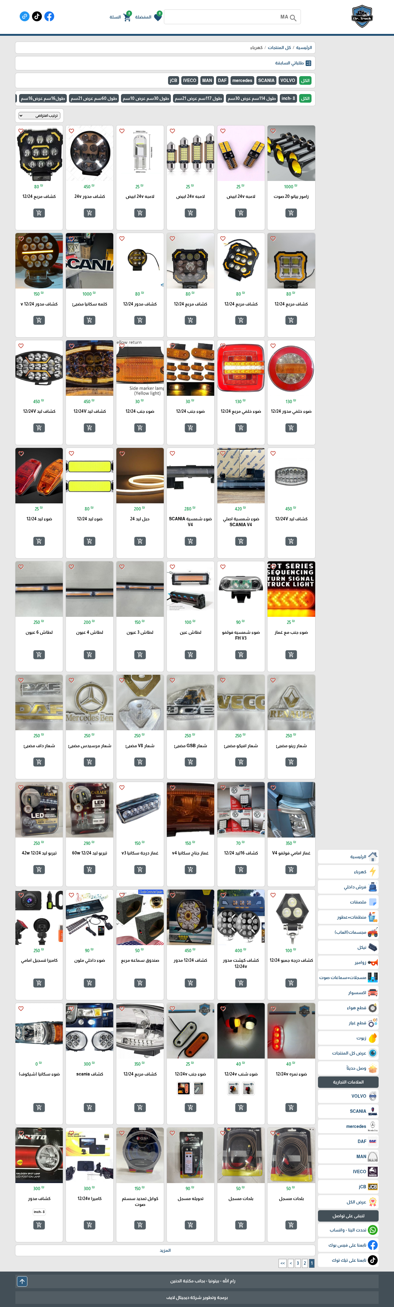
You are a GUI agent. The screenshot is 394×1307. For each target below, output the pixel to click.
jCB (173, 80)
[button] (148, 17)
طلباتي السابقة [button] (293, 63)
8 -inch (288, 98)
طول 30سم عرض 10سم (146, 98)
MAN (207, 80)
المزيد (165, 1250)
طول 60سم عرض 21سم (94, 98)
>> (282, 1263)
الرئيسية (304, 47)
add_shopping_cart (291, 213)
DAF (222, 80)
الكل (305, 80)
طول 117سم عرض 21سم (198, 98)
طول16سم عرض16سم (43, 98)
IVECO (189, 80)
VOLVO (287, 80)
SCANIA (266, 80)
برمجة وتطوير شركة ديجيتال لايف (197, 1297)
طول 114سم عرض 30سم (252, 98)
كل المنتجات (279, 47)
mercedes (242, 80)
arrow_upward (22, 1281)
